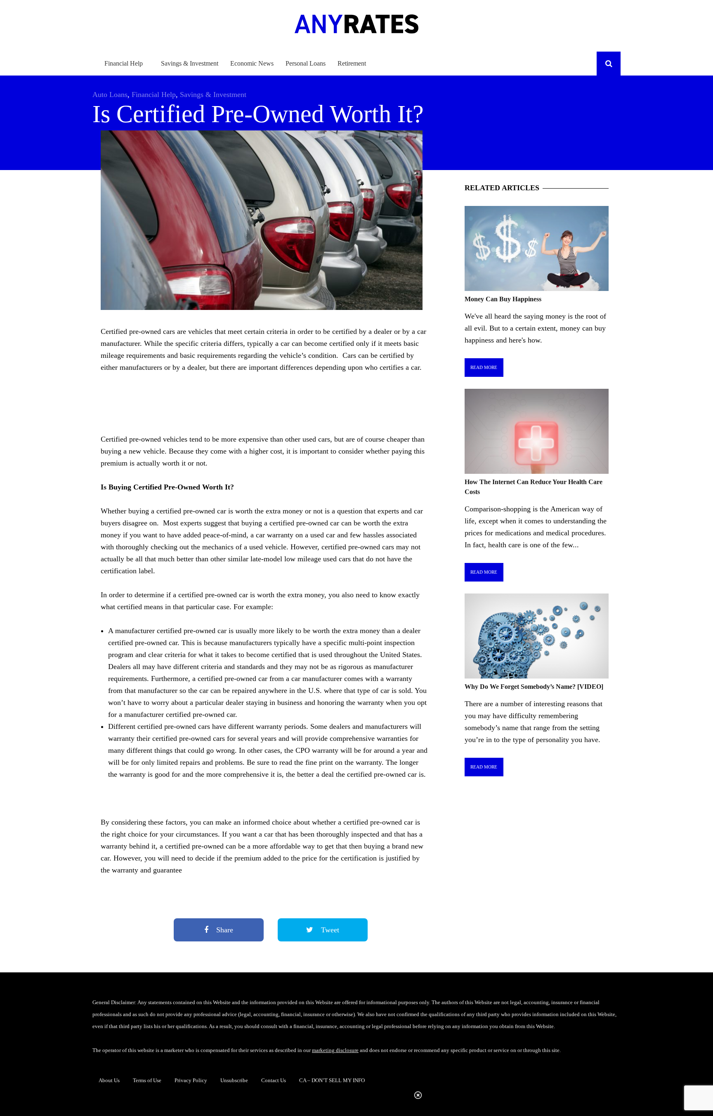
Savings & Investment (189, 63)
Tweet (329, 930)
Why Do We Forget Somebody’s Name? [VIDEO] (534, 686)
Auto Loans (109, 94)
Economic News (252, 63)
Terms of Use (147, 1080)
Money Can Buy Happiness (503, 299)
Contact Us (273, 1080)
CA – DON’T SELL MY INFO (332, 1080)
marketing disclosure (335, 1050)
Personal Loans (306, 63)
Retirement (352, 63)
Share (223, 930)
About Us (109, 1080)
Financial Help (123, 63)
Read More (483, 367)
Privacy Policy (191, 1080)
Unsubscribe (234, 1080)
